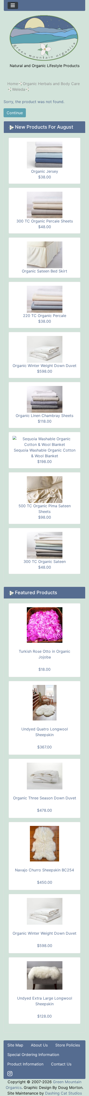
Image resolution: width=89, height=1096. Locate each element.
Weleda (18, 89)
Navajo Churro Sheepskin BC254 (44, 870)
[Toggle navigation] (13, 5)
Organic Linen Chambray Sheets (44, 415)
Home (12, 83)
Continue (15, 112)
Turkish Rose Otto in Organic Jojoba (44, 654)
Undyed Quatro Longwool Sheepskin (44, 732)
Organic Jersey (44, 171)
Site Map (15, 1045)
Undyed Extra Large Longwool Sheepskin (44, 1001)
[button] (75, 1082)
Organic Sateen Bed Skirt (44, 271)
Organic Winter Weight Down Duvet (44, 365)
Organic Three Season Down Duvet (44, 798)
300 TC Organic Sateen (44, 561)
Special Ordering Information (33, 1054)
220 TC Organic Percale (44, 315)
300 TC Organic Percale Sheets (44, 221)
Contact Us (61, 1064)
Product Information (25, 1064)
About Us (39, 1045)
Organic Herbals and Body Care (51, 83)
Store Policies (67, 1045)
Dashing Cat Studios (63, 1093)
